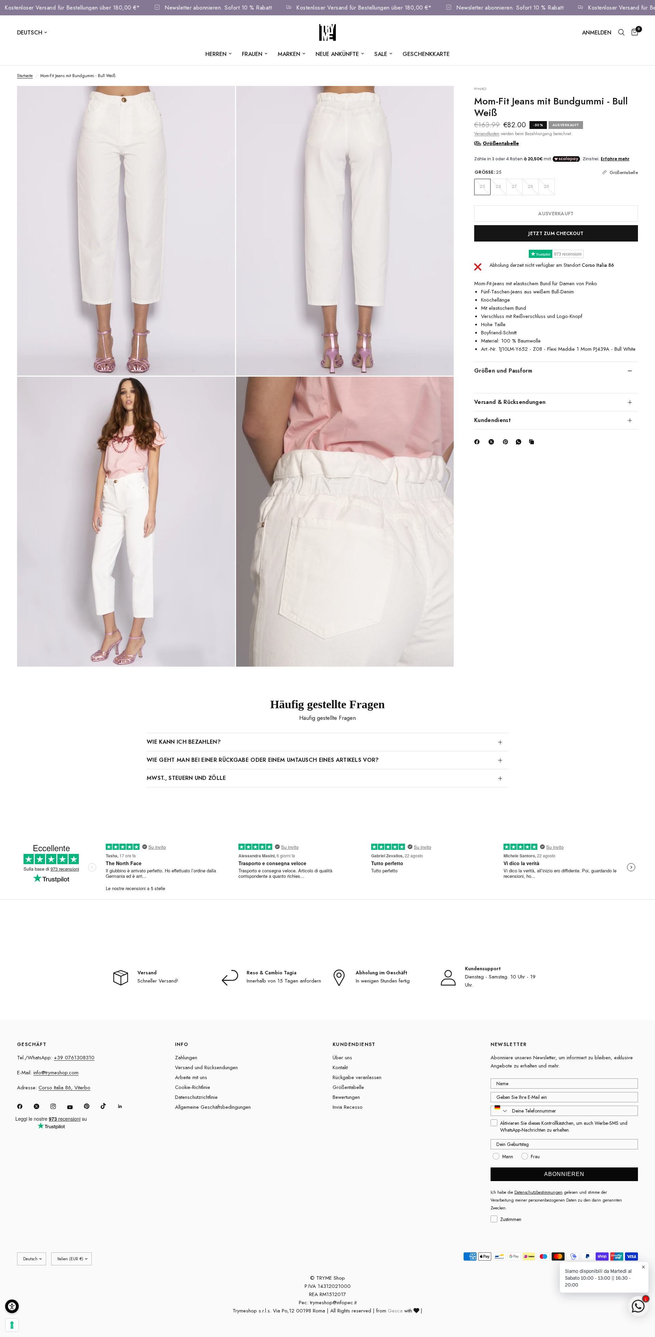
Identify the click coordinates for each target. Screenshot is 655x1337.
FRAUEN (252, 54)
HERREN (216, 54)
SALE (380, 54)
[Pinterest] (507, 442)
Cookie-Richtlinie (192, 1087)
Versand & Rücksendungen (509, 402)
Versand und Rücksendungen (206, 1067)
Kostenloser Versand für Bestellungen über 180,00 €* (92, 8)
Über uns (342, 1057)
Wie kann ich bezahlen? (184, 742)
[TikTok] (108, 1106)
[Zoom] (220, 100)
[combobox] (500, 1111)
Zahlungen (186, 1057)
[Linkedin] (124, 1106)
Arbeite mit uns (191, 1077)
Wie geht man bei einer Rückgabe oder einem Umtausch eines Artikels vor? (263, 760)
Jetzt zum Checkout (555, 233)
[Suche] (621, 32)
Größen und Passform (503, 370)
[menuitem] (218, 54)
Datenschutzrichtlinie (196, 1097)
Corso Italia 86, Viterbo (64, 1087)
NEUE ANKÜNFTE (337, 54)
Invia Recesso (348, 1107)
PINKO (480, 88)
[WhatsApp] (520, 442)
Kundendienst (492, 420)
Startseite (25, 76)
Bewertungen (346, 1097)
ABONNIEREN (564, 1174)
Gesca (395, 1310)
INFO (182, 1044)
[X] (493, 442)
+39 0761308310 (74, 1057)
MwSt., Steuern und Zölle (186, 778)
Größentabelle (348, 1087)
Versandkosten (486, 133)
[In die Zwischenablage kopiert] (533, 442)
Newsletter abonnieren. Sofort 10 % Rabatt (238, 8)
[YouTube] (74, 1107)
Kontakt (340, 1067)
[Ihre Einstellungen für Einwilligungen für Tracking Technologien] (11, 1325)
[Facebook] (478, 442)
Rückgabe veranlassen (357, 1077)
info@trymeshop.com (55, 1072)
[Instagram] (58, 1106)
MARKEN (289, 54)
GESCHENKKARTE (426, 54)
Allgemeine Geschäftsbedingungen (213, 1107)
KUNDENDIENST (354, 1044)
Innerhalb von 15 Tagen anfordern (284, 981)
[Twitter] (41, 1106)
